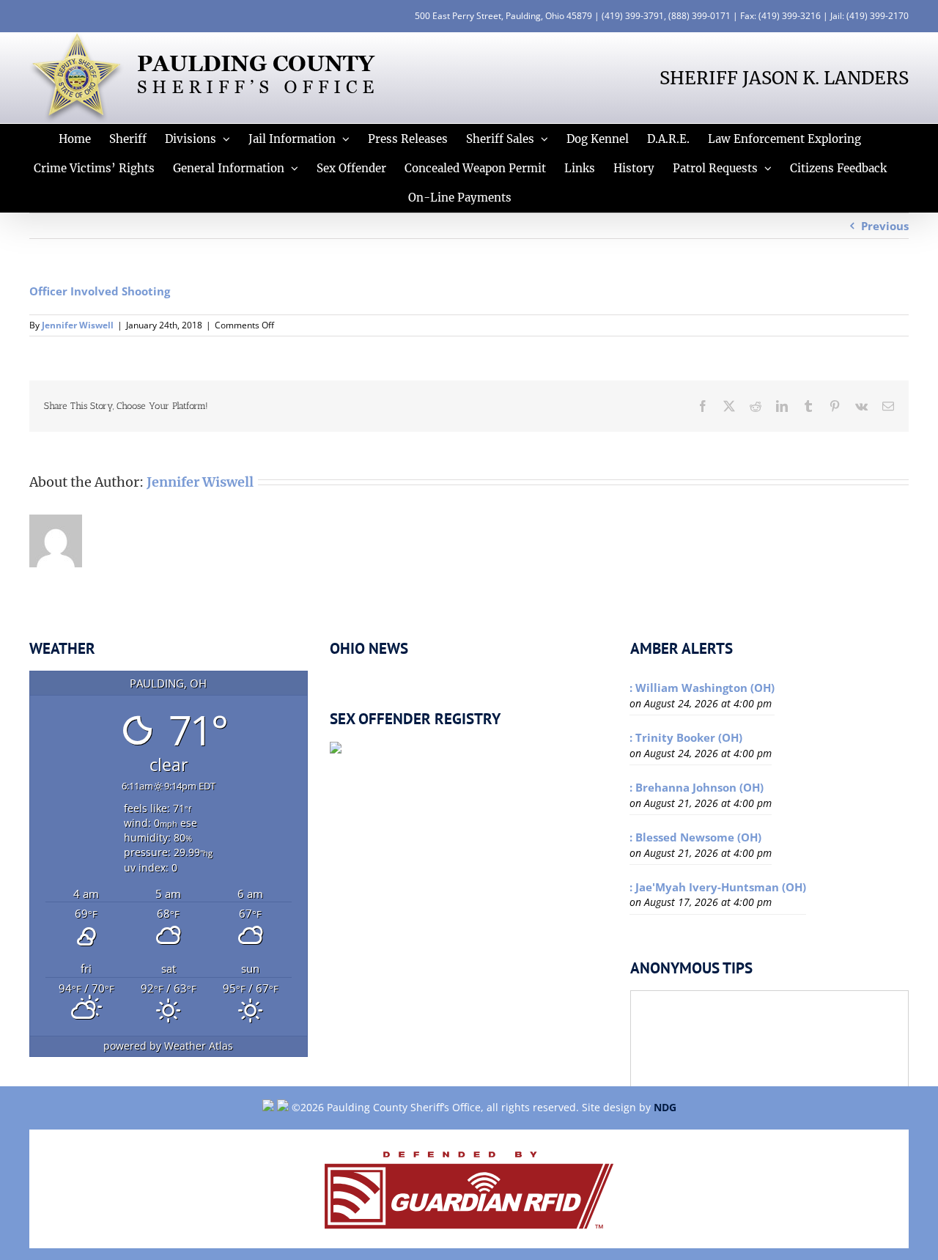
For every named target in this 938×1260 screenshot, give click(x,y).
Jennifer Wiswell (78, 325)
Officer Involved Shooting (99, 291)
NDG (665, 1107)
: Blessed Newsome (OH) (695, 837)
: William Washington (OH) (702, 687)
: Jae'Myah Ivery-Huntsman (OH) (717, 887)
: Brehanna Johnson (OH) (696, 787)
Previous (885, 225)
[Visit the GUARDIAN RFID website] (469, 1189)
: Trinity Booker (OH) (685, 737)
